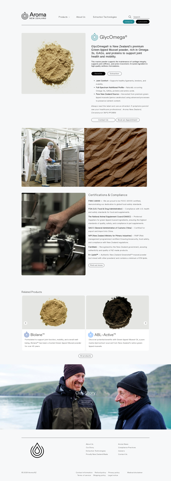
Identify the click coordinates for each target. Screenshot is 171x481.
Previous (25, 323)
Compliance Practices (127, 447)
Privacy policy (114, 472)
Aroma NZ (32, 472)
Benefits (98, 73)
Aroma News (123, 444)
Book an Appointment (127, 120)
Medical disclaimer (135, 472)
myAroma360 (142, 22)
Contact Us (128, 22)
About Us (85, 402)
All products (85, 356)
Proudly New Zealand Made (97, 454)
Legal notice (113, 475)
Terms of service (84, 475)
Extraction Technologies (96, 451)
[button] (64, 17)
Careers (121, 451)
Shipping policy (99, 475)
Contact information (84, 472)
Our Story (90, 447)
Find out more (96, 265)
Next (145, 323)
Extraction (114, 73)
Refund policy (100, 472)
